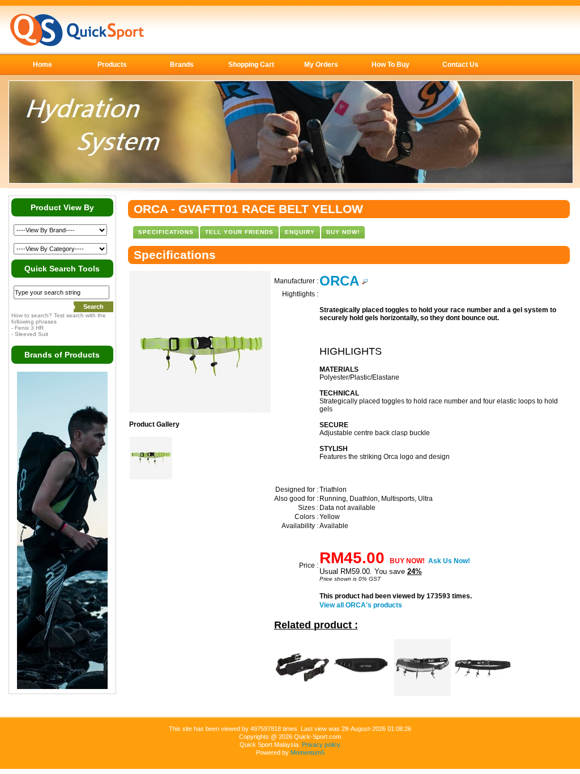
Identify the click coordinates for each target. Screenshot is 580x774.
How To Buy (391, 65)
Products (112, 65)
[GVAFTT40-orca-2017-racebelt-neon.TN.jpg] (151, 477)
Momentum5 (308, 752)
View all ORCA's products (360, 605)
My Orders (321, 65)
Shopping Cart (251, 65)
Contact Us (460, 65)
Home (42, 65)
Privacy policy (321, 744)
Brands (182, 65)
